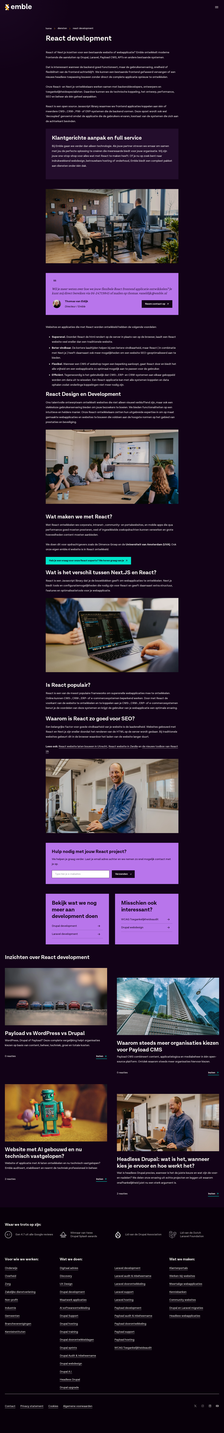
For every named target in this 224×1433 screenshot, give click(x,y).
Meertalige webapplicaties (185, 1284)
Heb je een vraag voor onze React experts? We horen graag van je (86, 560)
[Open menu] (216, 7)
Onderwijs (11, 1268)
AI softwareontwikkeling (75, 1308)
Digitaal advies (69, 1268)
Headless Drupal (70, 1379)
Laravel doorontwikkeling (129, 1284)
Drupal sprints (68, 1348)
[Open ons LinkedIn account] (210, 1406)
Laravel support (124, 1292)
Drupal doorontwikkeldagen (77, 1339)
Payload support (124, 1332)
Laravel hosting (123, 1300)
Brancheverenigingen (18, 1323)
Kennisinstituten (15, 1332)
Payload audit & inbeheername (133, 1316)
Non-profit (11, 1300)
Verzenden (121, 874)
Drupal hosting (69, 1323)
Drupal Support (69, 1316)
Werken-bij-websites (182, 1276)
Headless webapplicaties (184, 1316)
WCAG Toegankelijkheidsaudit (133, 1348)
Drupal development (72, 1292)
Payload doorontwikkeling (130, 1323)
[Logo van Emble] (57, 7)
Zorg (8, 1284)
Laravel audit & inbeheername (132, 1276)
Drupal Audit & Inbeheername (78, 1355)
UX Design (66, 1284)
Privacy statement (31, 1406)
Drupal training (69, 1332)
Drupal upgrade (69, 1387)
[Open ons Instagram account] (202, 1406)
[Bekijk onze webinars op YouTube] (217, 1406)
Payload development (127, 1308)
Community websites (182, 1300)
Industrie (10, 1308)
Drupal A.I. (66, 1371)
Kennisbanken (178, 1292)
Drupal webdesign (71, 1363)
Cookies (53, 1406)
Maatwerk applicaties (73, 1300)
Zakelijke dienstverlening (20, 1292)
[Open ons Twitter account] (195, 1406)
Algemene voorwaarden (77, 1406)
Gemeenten (12, 1316)
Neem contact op (155, 304)
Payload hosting (124, 1339)
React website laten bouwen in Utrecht (83, 746)
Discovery (66, 1276)
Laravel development (127, 1268)
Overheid (10, 1276)
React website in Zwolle (123, 746)
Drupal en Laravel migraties (186, 1308)
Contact (10, 1406)
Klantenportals (178, 1268)
